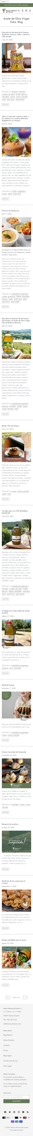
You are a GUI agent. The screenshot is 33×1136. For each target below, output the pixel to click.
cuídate (17, 94)
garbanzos (11, 296)
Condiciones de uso (10, 1061)
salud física (11, 99)
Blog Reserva (7, 1035)
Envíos (5, 1050)
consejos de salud (8, 94)
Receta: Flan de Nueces (10, 426)
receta (10, 194)
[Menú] (30, 10)
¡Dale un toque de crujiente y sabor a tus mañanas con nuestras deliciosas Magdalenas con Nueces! (15, 118)
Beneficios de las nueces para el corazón (13, 882)
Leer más (5, 104)
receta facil (17, 194)
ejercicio (24, 94)
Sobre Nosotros (8, 1040)
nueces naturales (22, 97)
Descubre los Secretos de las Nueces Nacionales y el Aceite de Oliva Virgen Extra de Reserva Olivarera (16, 320)
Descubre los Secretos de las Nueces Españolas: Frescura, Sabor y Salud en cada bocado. (16, 34)
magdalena (21, 191)
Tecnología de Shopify (16, 1130)
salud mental (20, 99)
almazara (15, 91)
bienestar (22, 91)
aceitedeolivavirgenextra (20, 294)
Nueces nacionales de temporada (14, 752)
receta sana (18, 299)
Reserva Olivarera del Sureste (19, 1127)
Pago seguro (7, 1055)
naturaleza (5, 97)
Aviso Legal (7, 1066)
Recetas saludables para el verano (14, 940)
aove (11, 668)
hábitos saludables (22, 296)
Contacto (6, 1045)
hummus (4, 299)
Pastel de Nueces (8, 685)
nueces (12, 97)
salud (4, 99)
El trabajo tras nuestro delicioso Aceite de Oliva (16, 612)
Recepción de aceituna (10, 824)
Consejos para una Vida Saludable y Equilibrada (15, 512)
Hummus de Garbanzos (10, 210)
